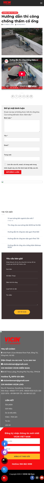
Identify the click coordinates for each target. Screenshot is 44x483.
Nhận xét (10, 220)
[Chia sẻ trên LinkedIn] (31, 96)
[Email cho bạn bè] (24, 96)
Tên (6, 135)
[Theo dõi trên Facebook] (32, 478)
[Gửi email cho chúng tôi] (37, 478)
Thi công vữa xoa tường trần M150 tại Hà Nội (24, 225)
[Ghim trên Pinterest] (27, 96)
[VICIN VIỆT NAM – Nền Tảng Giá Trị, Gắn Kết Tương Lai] (7, 3)
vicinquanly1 (21, 24)
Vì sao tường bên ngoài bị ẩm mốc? (21, 218)
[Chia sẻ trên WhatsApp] (12, 96)
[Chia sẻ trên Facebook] (16, 96)
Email (6, 145)
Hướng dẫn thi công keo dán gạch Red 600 (23, 232)
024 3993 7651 (30, 360)
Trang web (7, 155)
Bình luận (8, 118)
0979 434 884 (17, 377)
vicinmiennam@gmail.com (16, 380)
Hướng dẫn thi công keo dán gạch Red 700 (23, 238)
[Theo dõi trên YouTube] (42, 478)
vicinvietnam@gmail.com (15, 364)
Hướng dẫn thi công (10, 13)
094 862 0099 (17, 360)
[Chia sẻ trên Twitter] (20, 96)
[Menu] (41, 3)
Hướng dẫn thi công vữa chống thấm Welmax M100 (24, 246)
